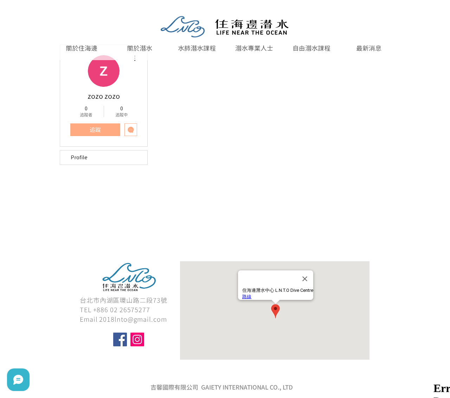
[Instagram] (137, 339)
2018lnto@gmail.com (133, 319)
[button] (196, 48)
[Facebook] (120, 339)
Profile (79, 157)
